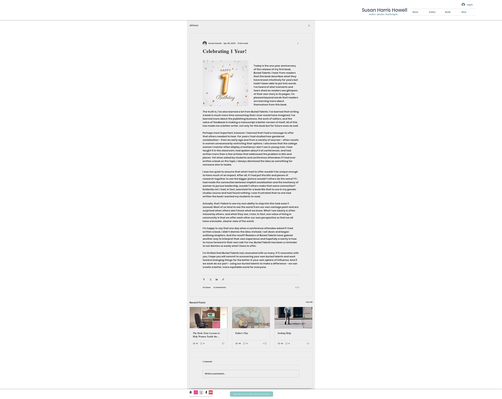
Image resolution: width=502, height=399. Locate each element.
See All (309, 302)
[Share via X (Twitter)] (210, 279)
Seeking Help (284, 333)
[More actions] (297, 43)
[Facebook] (206, 392)
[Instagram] (196, 392)
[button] (309, 25)
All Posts (194, 25)
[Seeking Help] (293, 317)
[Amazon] (191, 392)
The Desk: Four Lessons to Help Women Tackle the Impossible (206, 334)
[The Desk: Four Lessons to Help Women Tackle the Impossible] (208, 317)
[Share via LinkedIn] (216, 279)
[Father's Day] (251, 317)
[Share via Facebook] (204, 279)
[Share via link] (223, 279)
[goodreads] (201, 392)
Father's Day (241, 333)
